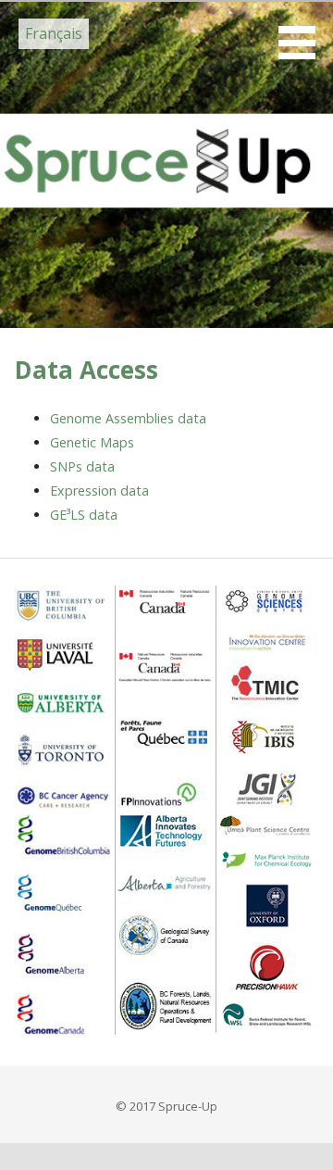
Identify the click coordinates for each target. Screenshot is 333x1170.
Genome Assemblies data (128, 418)
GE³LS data (83, 514)
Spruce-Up (106, 112)
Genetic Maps (92, 442)
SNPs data (82, 466)
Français (53, 33)
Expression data (99, 490)
